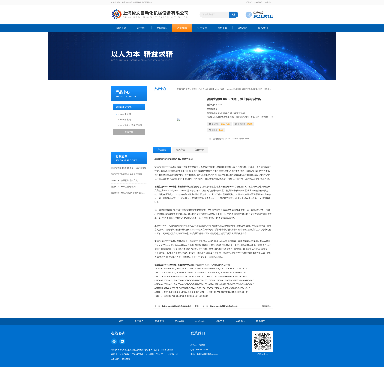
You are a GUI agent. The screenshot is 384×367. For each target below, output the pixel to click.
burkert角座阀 (124, 119)
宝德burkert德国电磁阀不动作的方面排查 (129, 193)
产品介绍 (162, 149)
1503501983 (202, 349)
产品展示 (182, 28)
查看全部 (129, 132)
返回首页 (249, 2)
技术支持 (199, 321)
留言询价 (199, 149)
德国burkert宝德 (124, 107)
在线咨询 (240, 321)
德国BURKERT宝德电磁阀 (123, 186)
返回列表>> (267, 306)
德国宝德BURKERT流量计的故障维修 (128, 168)
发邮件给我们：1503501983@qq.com (230, 138)
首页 (194, 89)
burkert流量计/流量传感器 (130, 125)
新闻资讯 (161, 28)
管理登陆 (126, 359)
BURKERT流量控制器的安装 (124, 180)
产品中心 (123, 92)
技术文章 (202, 28)
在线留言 (259, 2)
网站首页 (121, 28)
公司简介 (139, 321)
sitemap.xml (167, 350)
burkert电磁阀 (124, 114)
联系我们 (268, 2)
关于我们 (141, 28)
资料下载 (222, 28)
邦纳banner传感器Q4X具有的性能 (223, 306)
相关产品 (180, 149)
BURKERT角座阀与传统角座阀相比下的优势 (129, 174)
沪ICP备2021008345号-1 (131, 354)
